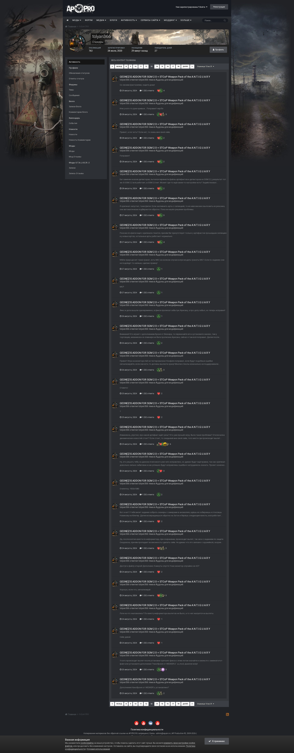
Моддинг (170, 20)
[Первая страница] (112, 67)
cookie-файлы (87, 743)
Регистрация (219, 7)
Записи (72, 168)
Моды (76, 20)
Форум (89, 20)
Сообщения (74, 95)
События (73, 123)
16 (167, 66)
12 (146, 66)
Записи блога (75, 106)
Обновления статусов (79, 73)
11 (141, 66)
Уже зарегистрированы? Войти (191, 7)
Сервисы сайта (150, 20)
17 (173, 66)
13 (151, 66)
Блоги (113, 20)
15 (162, 66)
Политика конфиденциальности (147, 729)
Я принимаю (218, 741)
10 (135, 66)
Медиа (100, 20)
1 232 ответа (148, 90)
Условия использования (98, 749)
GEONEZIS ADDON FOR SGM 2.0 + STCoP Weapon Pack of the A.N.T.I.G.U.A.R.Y (165, 76)
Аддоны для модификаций (169, 80)
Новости (73, 134)
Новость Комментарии (79, 140)
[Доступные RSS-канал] (227, 714)
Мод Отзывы (75, 157)
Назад (119, 66)
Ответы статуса (76, 78)
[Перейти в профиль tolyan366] (115, 78)
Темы (71, 90)
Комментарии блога (78, 112)
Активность (128, 20)
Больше (185, 20)
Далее (185, 66)
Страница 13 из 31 (205, 66)
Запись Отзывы (76, 173)
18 (178, 66)
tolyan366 (124, 80)
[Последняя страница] (192, 67)
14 (157, 66)
